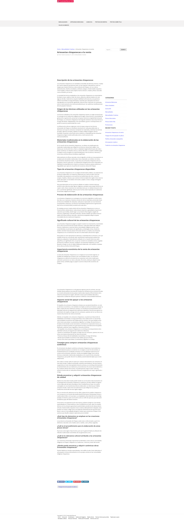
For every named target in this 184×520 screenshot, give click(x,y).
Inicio (59, 517)
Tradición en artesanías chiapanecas (115, 145)
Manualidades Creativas (68, 49)
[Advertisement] (100, 10)
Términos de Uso (94, 518)
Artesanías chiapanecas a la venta (114, 132)
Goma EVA (89, 22)
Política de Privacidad (83, 518)
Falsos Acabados (64, 25)
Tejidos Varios (90, 517)
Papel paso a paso (114, 517)
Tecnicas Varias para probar (102, 517)
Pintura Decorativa (101, 22)
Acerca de (64, 517)
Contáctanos (71, 517)
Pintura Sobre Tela (116, 22)
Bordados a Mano (62, 518)
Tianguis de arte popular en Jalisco (67, 487)
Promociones (109, 125)
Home (58, 49)
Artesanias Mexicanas (76, 22)
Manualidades (63, 22)
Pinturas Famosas (72, 518)
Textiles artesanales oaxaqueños (114, 139)
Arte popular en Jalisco (111, 142)
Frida (59, 54)
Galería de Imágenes (81, 517)
